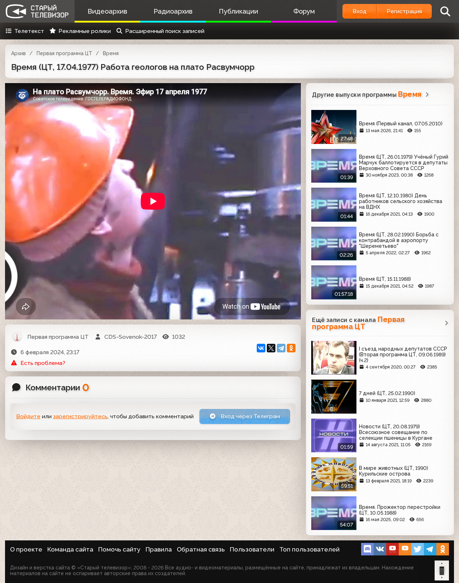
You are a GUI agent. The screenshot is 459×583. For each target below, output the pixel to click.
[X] (271, 348)
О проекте (26, 549)
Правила (159, 549)
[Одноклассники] (291, 348)
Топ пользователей (309, 549)
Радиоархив (173, 11)
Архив (18, 53)
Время (111, 53)
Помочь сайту (119, 549)
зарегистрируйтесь (80, 416)
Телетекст (29, 31)
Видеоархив (107, 11)
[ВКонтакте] (261, 348)
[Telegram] (281, 348)
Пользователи (252, 549)
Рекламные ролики (84, 31)
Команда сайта (70, 549)
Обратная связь (201, 549)
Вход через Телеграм (249, 416)
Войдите (28, 416)
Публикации (238, 11)
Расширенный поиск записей (164, 31)
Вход (359, 11)
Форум (304, 11)
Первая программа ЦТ (64, 53)
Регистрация (404, 11)
